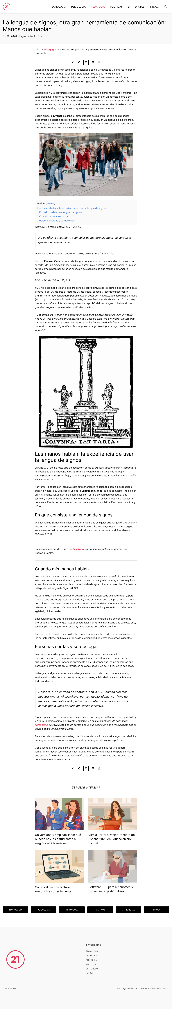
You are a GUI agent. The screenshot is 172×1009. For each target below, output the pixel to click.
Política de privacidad (155, 988)
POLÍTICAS (116, 6)
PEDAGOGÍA (98, 6)
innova (89, 973)
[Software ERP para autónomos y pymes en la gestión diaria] (112, 880)
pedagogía (91, 960)
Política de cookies (136, 988)
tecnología (92, 951)
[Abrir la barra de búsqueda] (165, 7)
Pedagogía (50, 49)
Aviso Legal (121, 988)
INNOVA (154, 6)
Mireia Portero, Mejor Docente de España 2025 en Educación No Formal (111, 839)
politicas (91, 964)
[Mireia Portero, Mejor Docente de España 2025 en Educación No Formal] (112, 828)
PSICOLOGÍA (78, 6)
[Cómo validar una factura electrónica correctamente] (59, 880)
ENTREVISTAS (136, 6)
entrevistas (92, 969)
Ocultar (50, 203)
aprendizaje (41, 724)
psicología (91, 955)
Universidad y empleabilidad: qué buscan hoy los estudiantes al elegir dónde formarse (58, 839)
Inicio (38, 49)
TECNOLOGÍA (58, 6)
